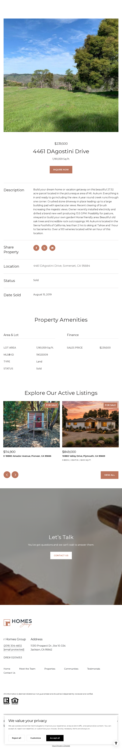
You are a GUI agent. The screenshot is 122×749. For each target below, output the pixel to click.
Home (7, 668)
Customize (35, 738)
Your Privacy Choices (61, 746)
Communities (71, 668)
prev (7, 474)
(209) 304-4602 (13, 645)
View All (109, 475)
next (15, 474)
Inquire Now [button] (61, 169)
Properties (49, 668)
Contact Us (9, 673)
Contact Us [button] (61, 555)
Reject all (16, 738)
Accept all (55, 738)
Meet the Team (27, 668)
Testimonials (93, 668)
